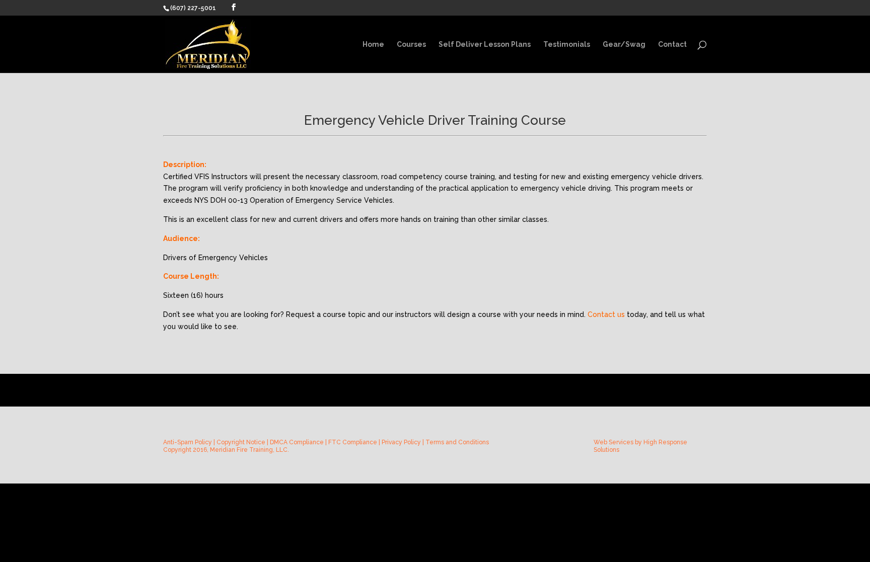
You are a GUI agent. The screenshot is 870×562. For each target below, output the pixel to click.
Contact (672, 44)
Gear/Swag (624, 44)
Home (373, 44)
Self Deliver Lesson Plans (485, 44)
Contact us (606, 314)
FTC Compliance (352, 442)
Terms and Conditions (457, 442)
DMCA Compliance (297, 442)
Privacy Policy (401, 442)
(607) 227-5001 (193, 8)
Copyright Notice (240, 442)
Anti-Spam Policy (187, 442)
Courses (411, 44)
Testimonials (566, 44)
